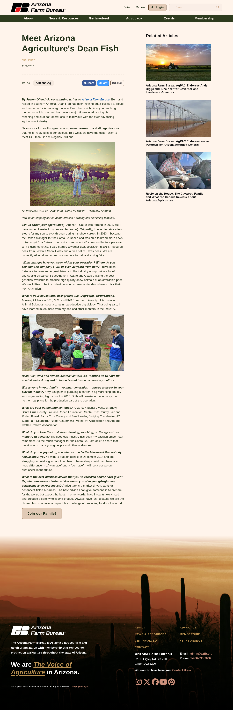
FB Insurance (191, 640)
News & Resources (64, 18)
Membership (204, 18)
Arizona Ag (43, 83)
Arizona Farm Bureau (96, 99)
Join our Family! (41, 513)
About (28, 18)
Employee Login (80, 686)
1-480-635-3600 (200, 658)
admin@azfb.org (201, 653)
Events (169, 18)
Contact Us (180, 670)
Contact (142, 647)
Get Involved (99, 18)
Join (127, 7)
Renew (140, 7)
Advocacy (134, 18)
